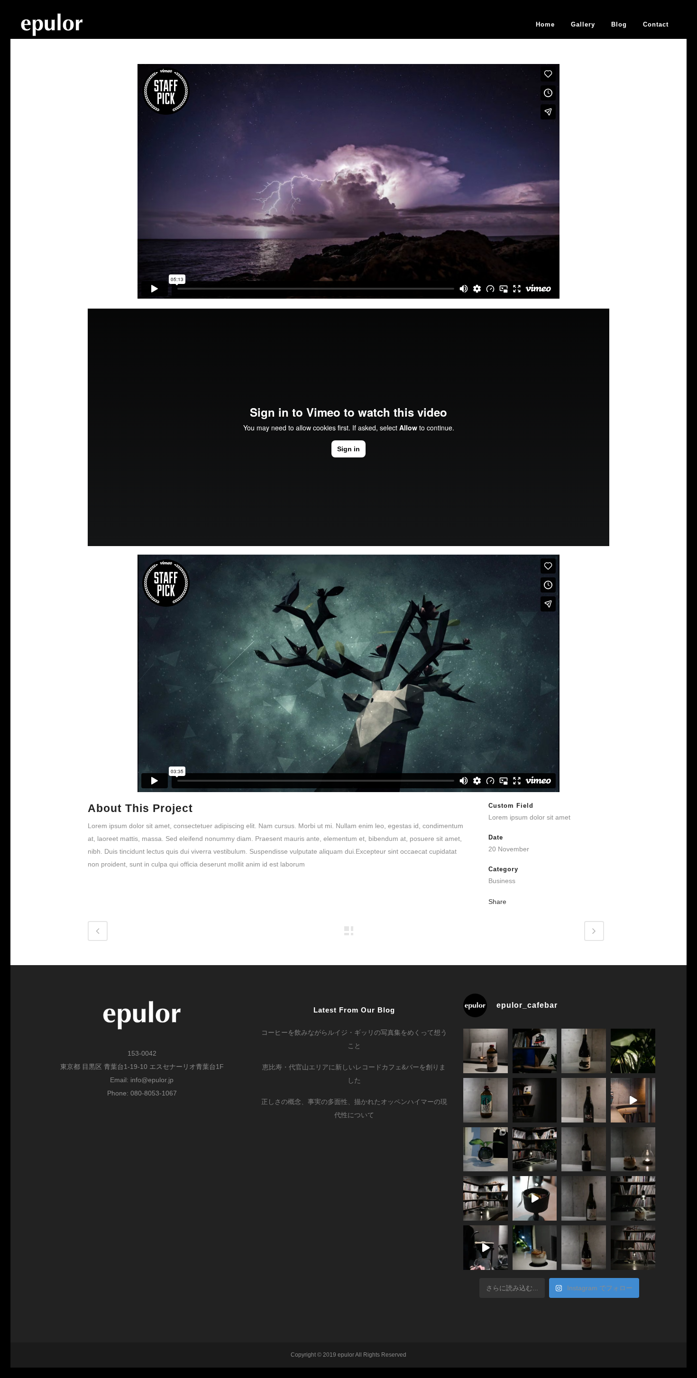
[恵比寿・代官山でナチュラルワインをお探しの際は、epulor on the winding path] (583, 1198)
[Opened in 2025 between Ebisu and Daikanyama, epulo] (633, 1100)
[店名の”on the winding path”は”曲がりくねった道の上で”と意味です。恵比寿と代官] (485, 1198)
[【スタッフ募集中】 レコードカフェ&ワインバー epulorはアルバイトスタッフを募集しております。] (633, 1247)
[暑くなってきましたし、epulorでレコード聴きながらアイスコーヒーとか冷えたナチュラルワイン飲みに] (633, 1051)
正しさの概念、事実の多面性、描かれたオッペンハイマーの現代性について (354, 1108)
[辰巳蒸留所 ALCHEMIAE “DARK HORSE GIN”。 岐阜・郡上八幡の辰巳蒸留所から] (485, 1051)
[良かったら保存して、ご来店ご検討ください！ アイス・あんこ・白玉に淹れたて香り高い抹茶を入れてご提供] (535, 1198)
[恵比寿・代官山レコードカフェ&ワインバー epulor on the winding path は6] (535, 1149)
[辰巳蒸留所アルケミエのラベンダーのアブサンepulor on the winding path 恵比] (485, 1100)
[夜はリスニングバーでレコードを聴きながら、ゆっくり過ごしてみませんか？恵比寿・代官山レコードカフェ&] (535, 1100)
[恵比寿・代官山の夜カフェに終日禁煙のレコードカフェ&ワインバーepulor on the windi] (633, 1198)
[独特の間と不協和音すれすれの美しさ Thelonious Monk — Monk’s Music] (535, 1051)
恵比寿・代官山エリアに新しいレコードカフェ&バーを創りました (354, 1073)
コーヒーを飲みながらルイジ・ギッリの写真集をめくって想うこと (354, 1039)
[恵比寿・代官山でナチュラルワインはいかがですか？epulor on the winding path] (583, 1100)
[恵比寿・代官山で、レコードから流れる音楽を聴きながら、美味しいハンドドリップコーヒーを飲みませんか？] (485, 1247)
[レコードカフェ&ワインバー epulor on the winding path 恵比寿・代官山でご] (485, 1149)
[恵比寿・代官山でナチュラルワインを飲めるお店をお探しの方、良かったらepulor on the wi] (583, 1247)
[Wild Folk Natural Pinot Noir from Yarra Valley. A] (583, 1051)
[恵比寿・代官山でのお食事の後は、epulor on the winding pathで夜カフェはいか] (535, 1247)
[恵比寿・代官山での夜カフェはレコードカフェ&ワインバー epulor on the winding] (633, 1149)
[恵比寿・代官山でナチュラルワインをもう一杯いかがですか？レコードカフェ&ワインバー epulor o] (583, 1149)
